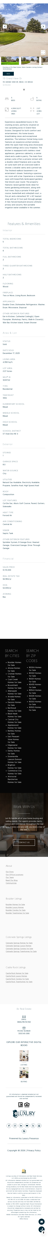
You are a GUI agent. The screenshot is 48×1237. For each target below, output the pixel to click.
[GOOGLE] (24, 1131)
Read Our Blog (12, 880)
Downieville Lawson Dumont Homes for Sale (15, 759)
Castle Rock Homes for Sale (17, 973)
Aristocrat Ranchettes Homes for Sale (14, 779)
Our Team (10, 877)
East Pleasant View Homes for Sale (13, 739)
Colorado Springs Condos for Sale (19, 949)
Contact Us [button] (24, 842)
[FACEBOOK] (9, 1125)
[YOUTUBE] (27, 1125)
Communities (11, 883)
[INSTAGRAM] (15, 1125)
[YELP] (33, 1125)
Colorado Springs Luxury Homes (18, 946)
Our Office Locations (14, 875)
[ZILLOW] (39, 1125)
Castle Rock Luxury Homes (16, 976)
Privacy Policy (34, 1150)
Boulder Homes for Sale (15, 904)
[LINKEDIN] (21, 1125)
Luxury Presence (30, 1138)
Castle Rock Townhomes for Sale (19, 982)
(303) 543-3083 (24, 1033)
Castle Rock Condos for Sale (17, 979)
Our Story (10, 872)
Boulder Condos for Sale (15, 910)
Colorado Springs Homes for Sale (19, 943)
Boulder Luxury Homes (15, 907)
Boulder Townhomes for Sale (17, 913)
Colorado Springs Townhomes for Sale (21, 951)
